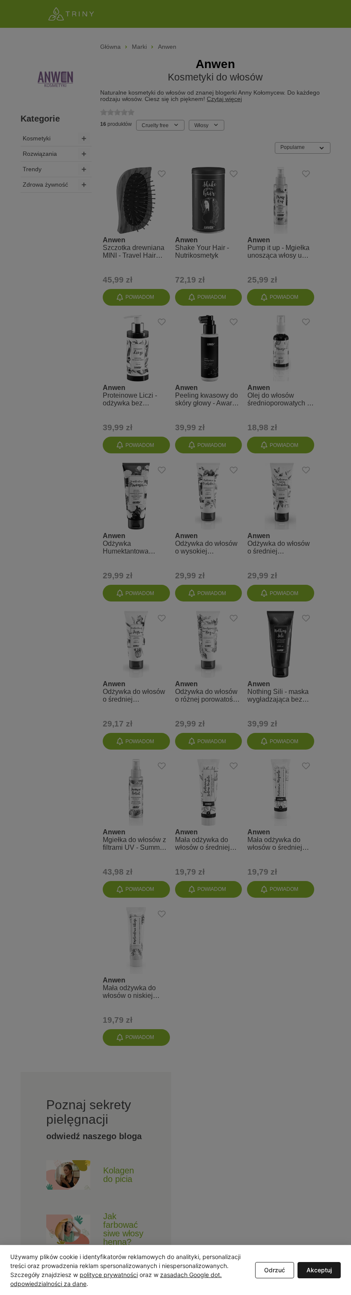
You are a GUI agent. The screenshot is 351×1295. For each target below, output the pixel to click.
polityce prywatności (109, 1274)
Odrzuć (274, 1270)
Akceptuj (319, 1270)
